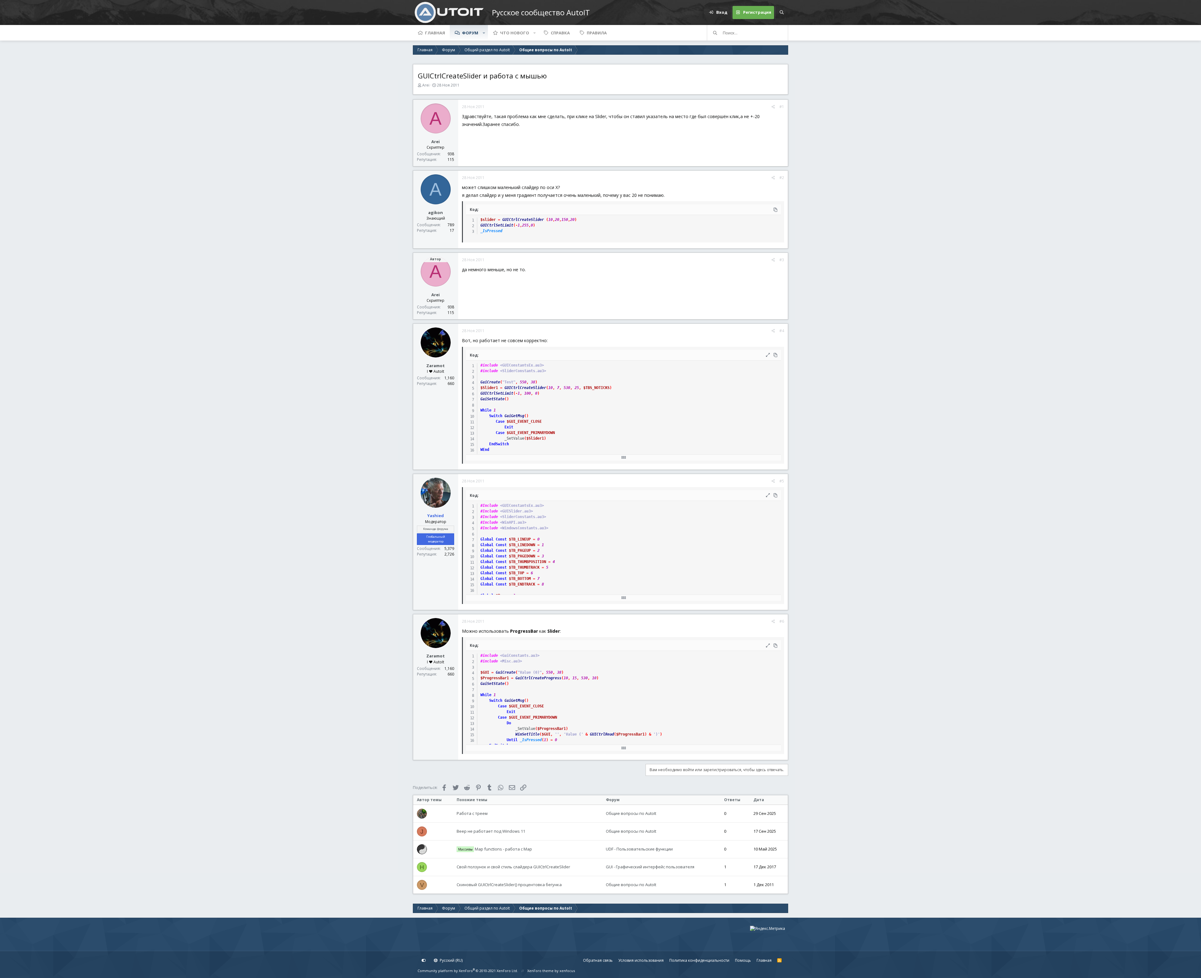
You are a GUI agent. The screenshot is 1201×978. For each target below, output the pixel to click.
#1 (781, 106)
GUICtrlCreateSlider (523, 219)
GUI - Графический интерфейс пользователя (650, 867)
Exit (508, 427)
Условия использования (641, 960)
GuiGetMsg (514, 416)
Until (512, 740)
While (485, 410)
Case (500, 421)
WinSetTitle (527, 734)
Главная (435, 33)
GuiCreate (490, 382)
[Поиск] (781, 12)
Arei (425, 85)
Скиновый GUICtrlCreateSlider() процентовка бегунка (509, 884)
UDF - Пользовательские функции (639, 849)
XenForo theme (540, 970)
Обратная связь (598, 960)
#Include (489, 505)
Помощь (743, 960)
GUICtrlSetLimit (496, 225)
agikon (435, 212)
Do (509, 723)
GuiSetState (492, 399)
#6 (781, 621)
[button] (484, 33)
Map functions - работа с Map (495, 849)
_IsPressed (491, 231)
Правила (597, 33)
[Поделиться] (773, 107)
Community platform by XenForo (468, 970)
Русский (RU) (451, 960)
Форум (470, 33)
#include (489, 365)
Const (501, 539)
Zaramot (435, 365)
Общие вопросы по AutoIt (631, 813)
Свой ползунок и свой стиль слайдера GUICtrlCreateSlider (513, 867)
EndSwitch (499, 444)
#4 (781, 330)
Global (487, 539)
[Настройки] (424, 960)
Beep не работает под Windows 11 (491, 831)
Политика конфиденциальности (699, 960)
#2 (781, 177)
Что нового (514, 33)
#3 (781, 259)
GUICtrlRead (602, 734)
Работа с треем (472, 813)
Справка (560, 33)
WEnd (484, 449)
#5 (781, 481)
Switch (495, 416)
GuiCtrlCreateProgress (538, 678)
